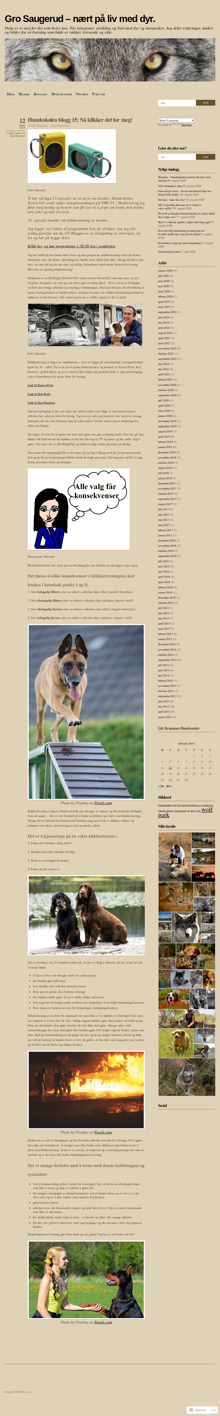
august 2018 (165, 468)
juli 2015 (163, 608)
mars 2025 (164, 307)
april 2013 (164, 711)
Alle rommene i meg (170, 186)
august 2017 (165, 504)
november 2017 (167, 488)
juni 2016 (164, 566)
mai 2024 (163, 322)
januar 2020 (165, 416)
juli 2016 (163, 561)
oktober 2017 (166, 494)
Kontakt (40, 93)
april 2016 (164, 577)
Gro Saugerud (39, 125)
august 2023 (165, 333)
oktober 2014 (166, 655)
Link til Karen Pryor (40, 385)
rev (199, 805)
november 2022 (167, 348)
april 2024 (164, 328)
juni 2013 (164, 701)
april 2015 (164, 623)
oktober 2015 (166, 603)
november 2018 (167, 457)
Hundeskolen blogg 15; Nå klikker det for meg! (80, 119)
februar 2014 (165, 680)
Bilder (24, 93)
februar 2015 (165, 634)
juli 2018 (163, 473)
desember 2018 (167, 452)
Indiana (194, 805)
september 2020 (167, 395)
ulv (188, 810)
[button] (63, 325)
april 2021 (164, 374)
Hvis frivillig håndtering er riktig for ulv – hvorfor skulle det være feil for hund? (182, 232)
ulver (193, 810)
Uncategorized (60, 125)
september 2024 (167, 312)
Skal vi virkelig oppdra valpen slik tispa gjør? (185, 222)
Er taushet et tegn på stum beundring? (180, 243)
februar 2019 (165, 442)
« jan (161, 785)
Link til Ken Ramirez (41, 402)
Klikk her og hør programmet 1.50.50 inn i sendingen (71, 246)
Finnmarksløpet (165, 805)
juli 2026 (163, 276)
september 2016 (167, 556)
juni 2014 (164, 670)
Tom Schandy (180, 810)
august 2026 (165, 270)
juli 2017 (163, 509)
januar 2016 (165, 592)
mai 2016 (163, 571)
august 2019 (165, 431)
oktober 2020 (166, 390)
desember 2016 (167, 540)
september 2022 (167, 359)
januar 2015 (165, 639)
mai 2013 (163, 706)
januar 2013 (165, 717)
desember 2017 (167, 483)
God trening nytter (169, 251)
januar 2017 (165, 535)
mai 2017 (163, 520)
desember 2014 (167, 644)
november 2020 (167, 385)
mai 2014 (163, 675)
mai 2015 (163, 618)
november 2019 (167, 421)
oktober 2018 (166, 463)
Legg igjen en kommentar (16, 134)
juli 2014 (163, 665)
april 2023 (164, 338)
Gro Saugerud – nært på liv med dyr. (80, 18)
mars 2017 (164, 525)
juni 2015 (164, 613)
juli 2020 (163, 400)
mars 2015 (164, 629)
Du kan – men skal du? (171, 200)
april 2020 (164, 405)
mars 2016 (164, 582)
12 (170, 768)
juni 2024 (164, 317)
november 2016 (167, 546)
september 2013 (167, 696)
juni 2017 (164, 514)
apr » (169, 785)
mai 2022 (163, 364)
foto (175, 805)
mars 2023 (164, 343)
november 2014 (167, 649)
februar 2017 (165, 530)
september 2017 (167, 499)
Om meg (82, 93)
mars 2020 (164, 411)
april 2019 (164, 436)
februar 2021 (165, 379)
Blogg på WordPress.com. (18, 1391)
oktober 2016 (166, 551)
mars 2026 (164, 291)
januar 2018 (165, 478)
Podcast (98, 93)
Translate (186, 125)
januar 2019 (165, 447)
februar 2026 (165, 296)
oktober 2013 (166, 691)
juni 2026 (164, 281)
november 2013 (167, 686)
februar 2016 (165, 587)
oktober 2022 (166, 353)
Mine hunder (61, 93)
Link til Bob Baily (39, 394)
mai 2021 (163, 369)
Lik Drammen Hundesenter (179, 728)
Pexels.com (103, 803)
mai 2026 (163, 286)
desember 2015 (167, 597)
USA (198, 810)
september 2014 (167, 660)
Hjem (11, 93)
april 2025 (164, 302)
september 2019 (167, 426)
